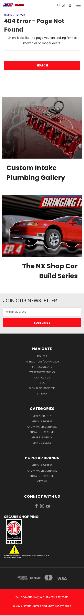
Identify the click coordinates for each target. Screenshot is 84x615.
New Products (42, 416)
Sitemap (42, 393)
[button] (42, 531)
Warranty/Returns (42, 372)
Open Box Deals (42, 443)
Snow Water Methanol (42, 427)
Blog (42, 383)
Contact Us (42, 377)
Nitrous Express (42, 421)
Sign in (34, 388)
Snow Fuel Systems (42, 432)
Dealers (42, 356)
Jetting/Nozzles (42, 367)
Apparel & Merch (42, 437)
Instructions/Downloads (42, 361)
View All (42, 481)
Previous (6, 611)
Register (49, 388)
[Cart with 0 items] (70, 5)
